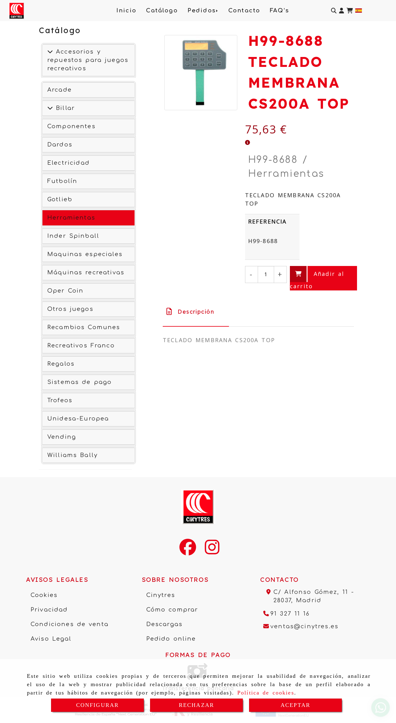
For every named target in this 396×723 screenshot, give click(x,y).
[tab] (196, 312)
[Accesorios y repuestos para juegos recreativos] (50, 52)
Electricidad (68, 163)
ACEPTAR (295, 705)
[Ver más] (50, 108)
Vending (61, 437)
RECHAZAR (196, 705)
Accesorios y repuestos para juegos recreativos (87, 60)
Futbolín (62, 181)
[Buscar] (334, 10)
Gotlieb (59, 199)
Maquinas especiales (85, 254)
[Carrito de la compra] (349, 10)
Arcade (59, 90)
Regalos (61, 364)
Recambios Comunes (83, 327)
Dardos (59, 145)
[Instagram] (212, 551)
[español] (358, 10)
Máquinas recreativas (85, 272)
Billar (64, 108)
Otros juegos (70, 309)
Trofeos (59, 400)
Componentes (71, 126)
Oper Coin (65, 291)
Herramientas (71, 218)
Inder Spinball (73, 236)
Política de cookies (265, 693)
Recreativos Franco (81, 345)
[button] (341, 10)
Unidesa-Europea (78, 419)
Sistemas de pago (79, 382)
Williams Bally (72, 455)
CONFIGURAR (97, 705)
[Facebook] (187, 551)
